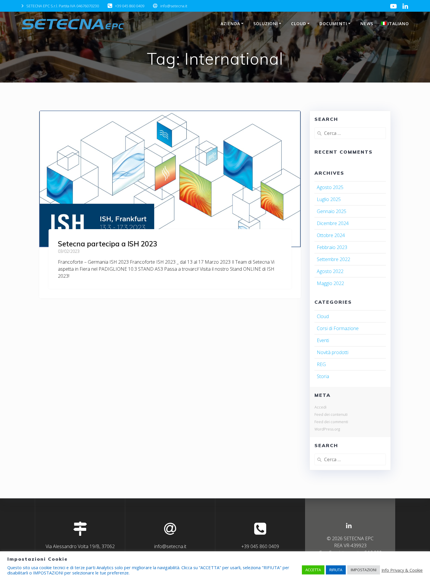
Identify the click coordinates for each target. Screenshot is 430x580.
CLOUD (298, 23)
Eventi (323, 340)
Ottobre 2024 (331, 235)
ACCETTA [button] (313, 569)
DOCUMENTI (333, 23)
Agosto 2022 (330, 271)
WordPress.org (327, 429)
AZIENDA (230, 23)
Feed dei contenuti (331, 414)
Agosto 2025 (330, 187)
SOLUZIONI (265, 23)
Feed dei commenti (331, 421)
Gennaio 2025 (331, 211)
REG (321, 364)
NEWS (366, 23)
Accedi (320, 407)
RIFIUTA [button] (335, 569)
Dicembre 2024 (333, 223)
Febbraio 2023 (332, 247)
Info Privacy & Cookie (402, 570)
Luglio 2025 (329, 199)
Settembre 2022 (333, 259)
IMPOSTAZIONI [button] (363, 569)
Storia (323, 376)
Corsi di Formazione (338, 328)
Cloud (323, 316)
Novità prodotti (332, 352)
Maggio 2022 (330, 283)
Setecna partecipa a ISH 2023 (107, 243)
